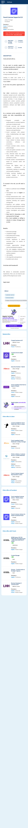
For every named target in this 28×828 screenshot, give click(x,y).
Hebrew (13, 467)
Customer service (10, 295)
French (5, 26)
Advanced (17, 360)
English (5, 29)
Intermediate (18, 461)
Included (10, 43)
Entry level (10, 48)
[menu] (25, 2)
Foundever (7, 21)
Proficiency (10, 26)
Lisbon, (6, 20)
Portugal (10, 20)
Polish (12, 465)
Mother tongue (18, 392)
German (13, 378)
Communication (9, 297)
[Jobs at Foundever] (14, 11)
